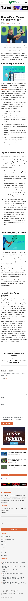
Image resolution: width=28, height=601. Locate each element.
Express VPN (4, 555)
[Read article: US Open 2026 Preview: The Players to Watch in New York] (4, 460)
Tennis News (12, 593)
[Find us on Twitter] (4, 478)
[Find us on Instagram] (6, 478)
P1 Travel (3, 553)
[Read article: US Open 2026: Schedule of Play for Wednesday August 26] (4, 454)
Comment (4, 378)
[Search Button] (26, 2)
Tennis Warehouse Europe (7, 539)
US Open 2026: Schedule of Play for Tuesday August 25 (17, 466)
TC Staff (7, 23)
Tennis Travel (4, 593)
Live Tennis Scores (5, 591)
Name (3, 397)
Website (3, 411)
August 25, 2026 (12, 455)
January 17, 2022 (16, 23)
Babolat (3, 542)
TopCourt (3, 544)
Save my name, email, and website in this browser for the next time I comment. (13, 418)
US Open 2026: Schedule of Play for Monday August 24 (12, 574)
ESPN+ (2, 547)
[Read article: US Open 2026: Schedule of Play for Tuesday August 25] (4, 467)
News (6, 14)
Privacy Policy (20, 593)
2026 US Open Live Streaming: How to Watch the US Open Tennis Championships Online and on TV (14, 583)
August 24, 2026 (12, 468)
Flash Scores (14, 591)
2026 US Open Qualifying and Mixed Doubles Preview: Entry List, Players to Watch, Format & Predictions (13, 578)
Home (2, 14)
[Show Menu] (2, 2)
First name (3, 512)
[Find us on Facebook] (1, 478)
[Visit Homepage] (14, 2)
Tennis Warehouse (5, 536)
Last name (3, 518)
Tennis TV (3, 550)
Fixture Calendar (14, 590)
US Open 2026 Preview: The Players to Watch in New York (17, 459)
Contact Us (3, 594)
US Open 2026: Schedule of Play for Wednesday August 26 (17, 453)
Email (3, 404)
